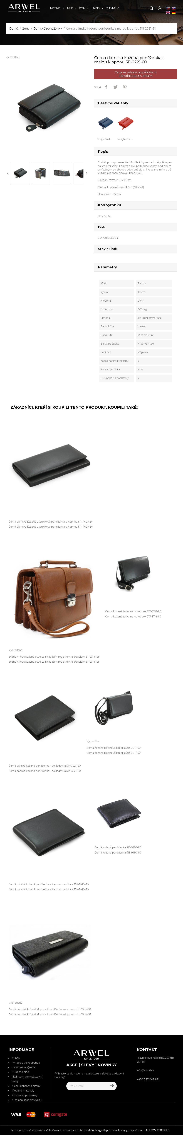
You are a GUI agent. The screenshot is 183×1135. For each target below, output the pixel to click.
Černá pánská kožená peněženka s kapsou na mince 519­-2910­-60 (49, 889)
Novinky (55, 8)
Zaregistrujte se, (130, 76)
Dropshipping (20, 1072)
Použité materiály (23, 1090)
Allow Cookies (158, 1130)
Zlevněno (113, 8)
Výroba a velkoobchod (26, 1062)
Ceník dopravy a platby (26, 1086)
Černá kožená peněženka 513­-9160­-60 (118, 852)
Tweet (115, 87)
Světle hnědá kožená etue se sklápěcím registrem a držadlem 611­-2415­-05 (54, 661)
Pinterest (124, 87)
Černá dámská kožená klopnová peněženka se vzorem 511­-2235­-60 (50, 1014)
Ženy (82, 8)
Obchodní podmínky (25, 1095)
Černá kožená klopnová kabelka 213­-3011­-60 (113, 752)
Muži (70, 8)
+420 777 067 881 (148, 1079)
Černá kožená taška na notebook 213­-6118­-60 (133, 616)
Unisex (96, 8)
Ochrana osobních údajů (27, 1100)
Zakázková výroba (23, 1067)
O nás (15, 1058)
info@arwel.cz (145, 1070)
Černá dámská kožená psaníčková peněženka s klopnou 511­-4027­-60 (51, 526)
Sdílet (106, 87)
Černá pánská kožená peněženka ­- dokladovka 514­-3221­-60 (45, 771)
